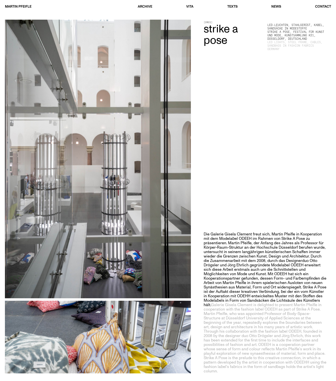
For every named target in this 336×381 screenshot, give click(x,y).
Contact (323, 6)
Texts (232, 6)
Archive (145, 6)
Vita (189, 6)
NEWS (276, 6)
